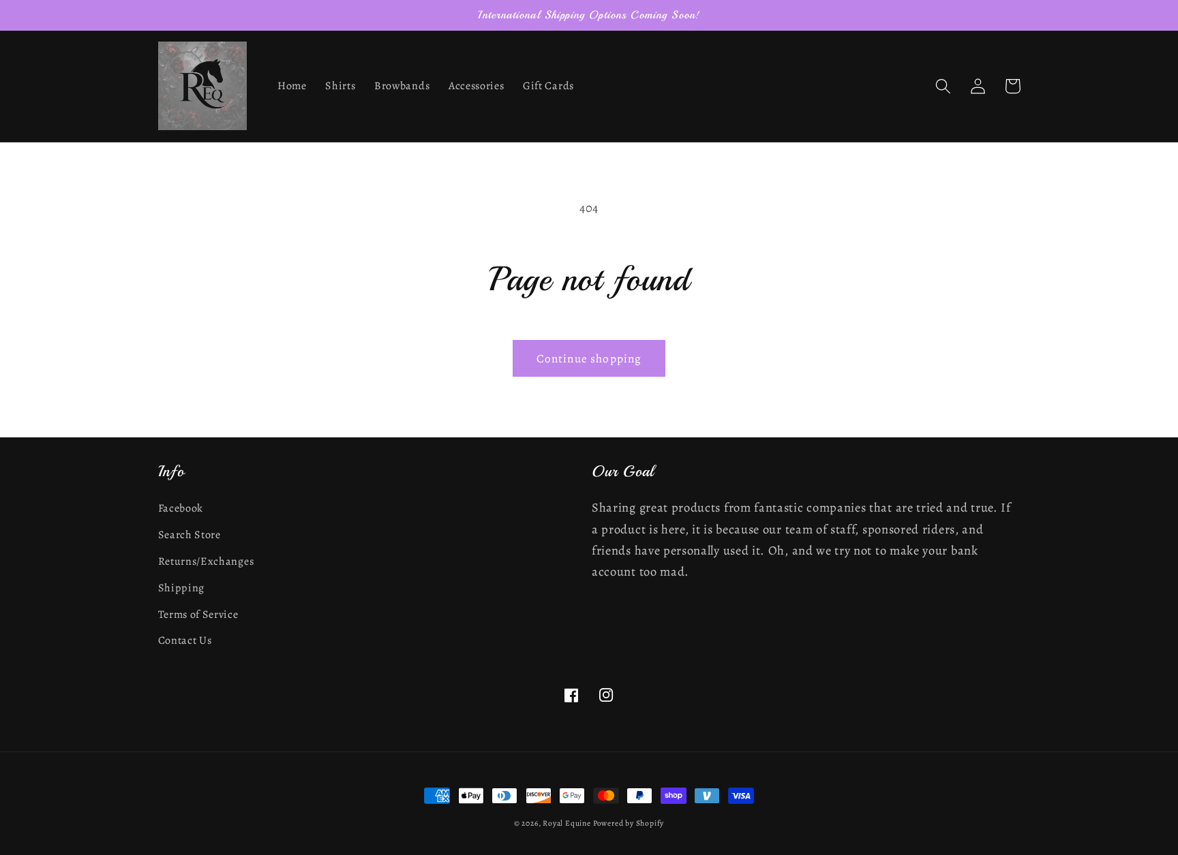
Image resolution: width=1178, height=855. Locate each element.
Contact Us (185, 640)
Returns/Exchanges (206, 561)
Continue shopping (589, 358)
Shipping (181, 587)
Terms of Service (198, 614)
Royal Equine (567, 823)
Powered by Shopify (629, 823)
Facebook (181, 508)
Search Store (189, 534)
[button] (943, 86)
